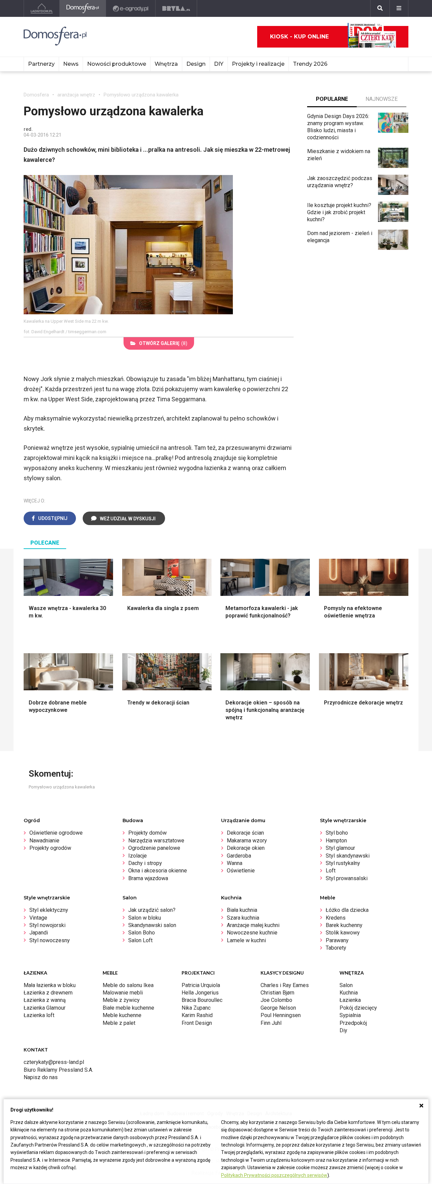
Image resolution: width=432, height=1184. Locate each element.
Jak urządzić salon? (152, 910)
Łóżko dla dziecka (347, 910)
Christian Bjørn (277, 992)
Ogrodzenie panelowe (154, 848)
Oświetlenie (241, 870)
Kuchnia (349, 992)
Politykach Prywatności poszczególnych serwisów (274, 1175)
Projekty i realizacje (258, 64)
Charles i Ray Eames (285, 985)
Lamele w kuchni (246, 940)
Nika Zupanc (196, 1008)
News (71, 64)
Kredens (336, 918)
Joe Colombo (276, 1000)
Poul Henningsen (281, 1015)
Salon (346, 985)
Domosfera (36, 95)
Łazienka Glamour (44, 1008)
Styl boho (337, 833)
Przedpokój (353, 1023)
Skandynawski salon (152, 925)
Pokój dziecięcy (358, 1008)
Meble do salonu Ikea (128, 985)
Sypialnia (350, 1015)
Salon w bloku (144, 918)
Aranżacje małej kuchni (253, 925)
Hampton (336, 840)
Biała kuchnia (242, 910)
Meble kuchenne (122, 1015)
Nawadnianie (44, 840)
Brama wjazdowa (148, 878)
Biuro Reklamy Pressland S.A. (58, 1070)
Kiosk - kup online (299, 36)
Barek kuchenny (344, 925)
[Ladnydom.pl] (42, 8)
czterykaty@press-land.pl (54, 1062)
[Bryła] (176, 8)
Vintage (38, 918)
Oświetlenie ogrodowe (56, 833)
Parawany (337, 940)
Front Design (197, 1023)
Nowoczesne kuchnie (252, 932)
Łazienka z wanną (45, 1000)
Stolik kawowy (343, 932)
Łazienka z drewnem (48, 992)
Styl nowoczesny (49, 940)
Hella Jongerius (200, 992)
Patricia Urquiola (201, 985)
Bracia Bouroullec (202, 1000)
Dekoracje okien (246, 848)
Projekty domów (147, 833)
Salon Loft (140, 940)
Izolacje (137, 856)
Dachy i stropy (145, 863)
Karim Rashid (197, 1015)
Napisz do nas (41, 1077)
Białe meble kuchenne (128, 1008)
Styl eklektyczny (48, 910)
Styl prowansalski (347, 878)
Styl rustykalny (343, 863)
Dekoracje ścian (245, 833)
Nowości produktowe (116, 64)
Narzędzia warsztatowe (156, 840)
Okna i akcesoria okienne (157, 870)
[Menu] (399, 8)
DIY (218, 64)
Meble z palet (119, 1023)
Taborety (336, 948)
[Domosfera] (83, 8)
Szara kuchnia (243, 918)
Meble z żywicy (121, 1000)
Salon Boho (141, 932)
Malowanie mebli (123, 992)
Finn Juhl (271, 1023)
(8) (163, 343)
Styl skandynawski (348, 856)
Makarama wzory (247, 840)
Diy (343, 1030)
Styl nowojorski (47, 925)
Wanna (234, 863)
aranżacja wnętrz (76, 95)
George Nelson (278, 1008)
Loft (330, 870)
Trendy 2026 (310, 64)
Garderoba (239, 856)
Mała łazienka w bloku (50, 985)
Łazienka (350, 1000)
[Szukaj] (380, 8)
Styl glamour (340, 848)
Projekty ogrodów (50, 848)
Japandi (38, 932)
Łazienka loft (39, 1015)
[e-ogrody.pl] (131, 8)
